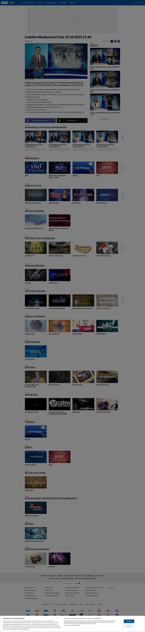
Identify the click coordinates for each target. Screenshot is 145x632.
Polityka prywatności (23, 629)
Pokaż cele (129, 626)
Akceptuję (129, 621)
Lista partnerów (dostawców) (71, 625)
